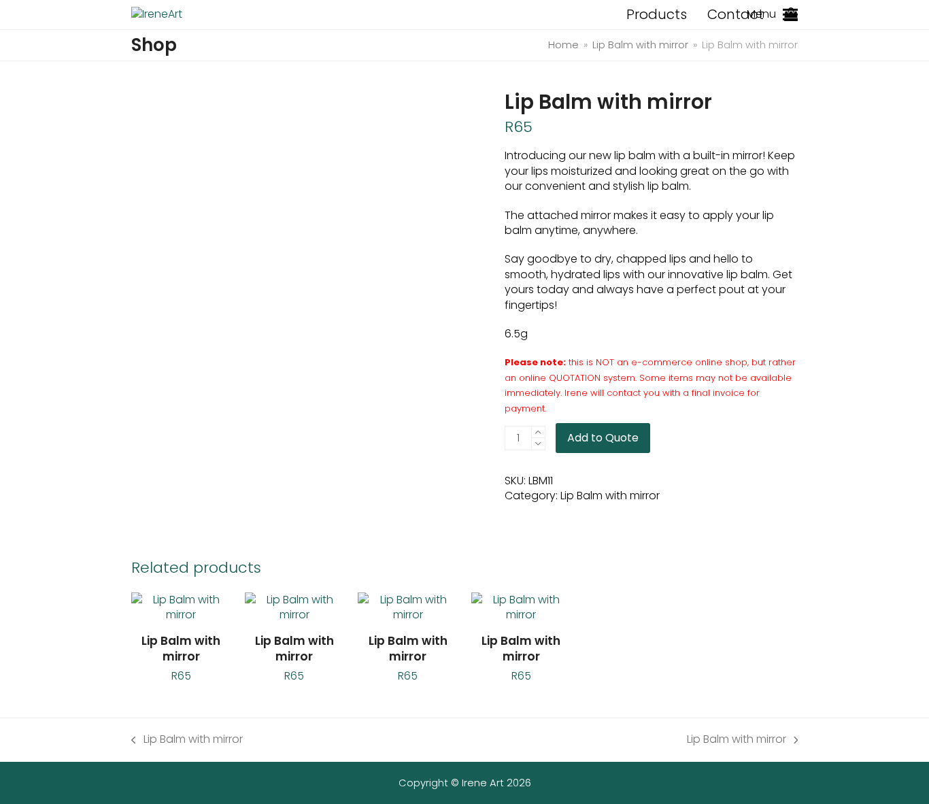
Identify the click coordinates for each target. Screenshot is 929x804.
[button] (790, 14)
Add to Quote (603, 438)
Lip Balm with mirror (610, 495)
